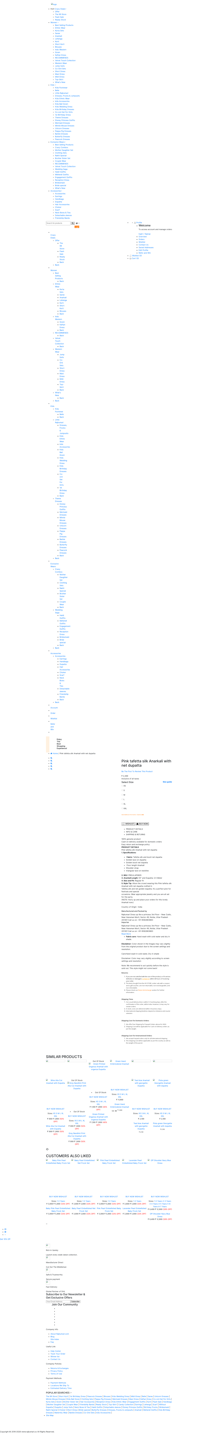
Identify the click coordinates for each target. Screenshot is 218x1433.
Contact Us (143, 245)
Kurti (57, 41)
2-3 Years (167, 1201)
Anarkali (58, 36)
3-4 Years (153, 1204)
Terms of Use (56, 1374)
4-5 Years (162, 1204)
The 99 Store (60, 14)
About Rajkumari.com (60, 1334)
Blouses (58, 47)
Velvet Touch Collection (65, 60)
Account (54, 708)
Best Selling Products (64, 25)
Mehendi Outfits (62, 174)
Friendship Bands (62, 218)
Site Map (50, 1415)
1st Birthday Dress (63, 115)
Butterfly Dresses (62, 136)
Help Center (56, 1351)
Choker (58, 207)
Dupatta (58, 202)
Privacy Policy (57, 1371)
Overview (143, 236)
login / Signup (145, 234)
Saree (57, 33)
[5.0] (119, 1074)
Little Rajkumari (61, 93)
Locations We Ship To (60, 1385)
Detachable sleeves (63, 215)
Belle (57, 90)
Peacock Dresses (62, 139)
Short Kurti (59, 44)
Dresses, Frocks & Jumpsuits (67, 96)
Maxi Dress (60, 74)
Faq (52, 1342)
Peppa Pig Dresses (63, 131)
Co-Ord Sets (60, 68)
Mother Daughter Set (64, 150)
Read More (126, 934)
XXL (55, 1116)
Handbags (59, 199)
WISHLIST (60, 1109)
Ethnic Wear (60, 28)
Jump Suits (60, 66)
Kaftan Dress (60, 55)
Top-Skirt (59, 79)
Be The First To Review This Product (137, 771)
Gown (57, 52)
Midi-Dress (59, 77)
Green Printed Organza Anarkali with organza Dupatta (98, 1117)
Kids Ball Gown (61, 104)
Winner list (55, 1356)
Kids (53, 85)
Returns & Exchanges (60, 1368)
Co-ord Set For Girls (64, 112)
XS (54, 1113)
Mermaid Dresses (62, 123)
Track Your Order (58, 1354)
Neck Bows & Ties (63, 212)
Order (53, 713)
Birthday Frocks (151, 1407)
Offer (57, 11)
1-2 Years (61, 1201)
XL (62, 1113)
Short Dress (60, 71)
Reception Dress (62, 180)
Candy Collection (125, 1404)
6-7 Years (162, 1206)
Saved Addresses (146, 247)
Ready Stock (60, 20)
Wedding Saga (61, 169)
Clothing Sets (61, 153)
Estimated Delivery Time (61, 1388)
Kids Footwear (61, 87)
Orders (141, 239)
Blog (52, 1336)
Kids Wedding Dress (63, 106)
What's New (60, 82)
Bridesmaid (60, 183)
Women (54, 22)
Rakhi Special (61, 155)
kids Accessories (62, 101)
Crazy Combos (61, 147)
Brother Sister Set (62, 158)
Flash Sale (59, 17)
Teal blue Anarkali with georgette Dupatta (141, 1126)
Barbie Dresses (61, 134)
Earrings (58, 196)
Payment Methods (58, 1383)
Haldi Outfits (60, 172)
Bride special (60, 185)
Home (55, 753)
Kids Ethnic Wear (62, 98)
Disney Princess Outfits (65, 120)
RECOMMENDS (61, 58)
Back (62, 262)
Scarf (57, 210)
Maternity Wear (61, 1412)
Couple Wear (60, 161)
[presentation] (46, 1149)
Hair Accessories (62, 204)
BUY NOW (51, 1109)
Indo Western (60, 49)
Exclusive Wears (57, 142)
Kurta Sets (59, 30)
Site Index (55, 1339)
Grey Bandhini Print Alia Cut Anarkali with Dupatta (77, 1136)
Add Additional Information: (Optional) (131, 814)
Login (76, 227)
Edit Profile (143, 250)
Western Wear (61, 63)
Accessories (56, 191)
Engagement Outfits (63, 177)
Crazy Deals (60, 9)
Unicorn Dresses (62, 128)
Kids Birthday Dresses (64, 109)
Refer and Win (145, 253)
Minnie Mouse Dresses (64, 126)
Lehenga (58, 39)
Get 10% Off (5, 1239)
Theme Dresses (61, 117)
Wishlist (142, 242)
